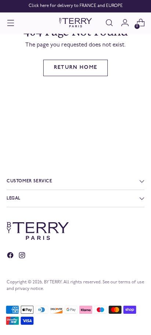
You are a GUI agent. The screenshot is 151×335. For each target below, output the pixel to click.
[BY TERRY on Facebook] (11, 257)
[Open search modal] (109, 22)
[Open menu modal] (10, 22)
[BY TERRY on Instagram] (22, 257)
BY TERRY (53, 282)
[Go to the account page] (124, 22)
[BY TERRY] (75, 23)
